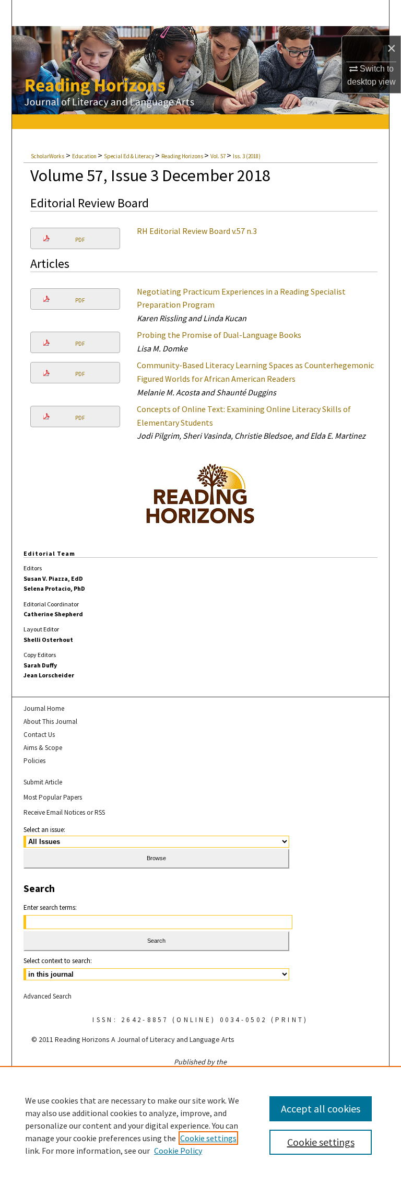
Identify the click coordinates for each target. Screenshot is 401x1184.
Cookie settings (208, 1138)
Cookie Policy (178, 1150)
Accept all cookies (320, 1108)
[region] (200, 1125)
